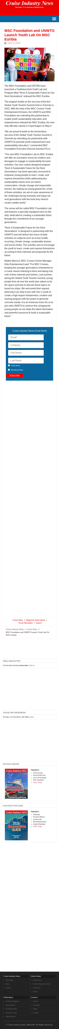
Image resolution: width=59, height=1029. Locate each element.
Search (39, 623)
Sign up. (32, 665)
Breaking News (17, 370)
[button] (54, 19)
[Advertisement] (29, 499)
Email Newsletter (26, 623)
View (32, 717)
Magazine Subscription (35, 620)
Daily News (15, 366)
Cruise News (18, 620)
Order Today (37, 782)
